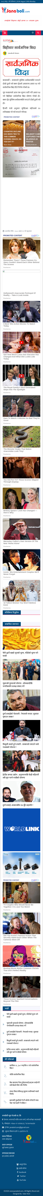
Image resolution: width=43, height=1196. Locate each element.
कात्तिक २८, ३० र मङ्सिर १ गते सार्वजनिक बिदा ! (24, 1067)
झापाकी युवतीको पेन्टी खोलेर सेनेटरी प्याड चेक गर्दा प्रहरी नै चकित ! (24, 1102)
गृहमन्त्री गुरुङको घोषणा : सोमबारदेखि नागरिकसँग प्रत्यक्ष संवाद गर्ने (17, 685)
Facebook (22, 1172)
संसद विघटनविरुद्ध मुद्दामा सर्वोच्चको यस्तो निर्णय (24, 1093)
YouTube (22, 1180)
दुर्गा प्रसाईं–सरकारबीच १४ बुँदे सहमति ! (18, 805)
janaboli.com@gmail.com (19, 1127)
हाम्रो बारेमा (22, 1168)
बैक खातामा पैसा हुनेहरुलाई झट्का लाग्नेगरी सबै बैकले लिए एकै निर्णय (25, 1084)
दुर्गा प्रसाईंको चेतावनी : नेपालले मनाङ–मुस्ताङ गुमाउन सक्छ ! (21, 715)
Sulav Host (26, 1193)
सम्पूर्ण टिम (23, 1164)
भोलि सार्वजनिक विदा (17, 1074)
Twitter (23, 1176)
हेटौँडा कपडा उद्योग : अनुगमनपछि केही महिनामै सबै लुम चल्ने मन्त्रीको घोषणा (21, 776)
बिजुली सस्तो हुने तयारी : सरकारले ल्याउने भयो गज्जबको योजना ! (21, 746)
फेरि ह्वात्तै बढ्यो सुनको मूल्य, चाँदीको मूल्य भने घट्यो (20, 654)
